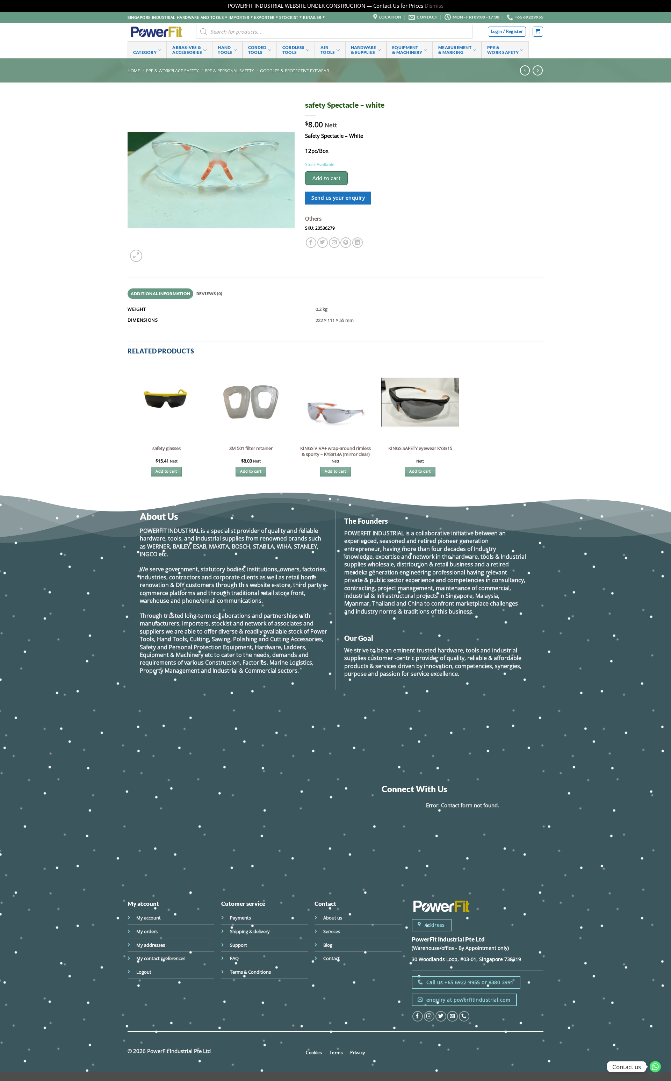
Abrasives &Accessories (187, 50)
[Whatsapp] (655, 1066)
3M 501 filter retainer (251, 448)
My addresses (150, 945)
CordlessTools (293, 50)
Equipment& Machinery (407, 50)
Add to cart (326, 177)
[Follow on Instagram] (429, 1016)
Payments (240, 918)
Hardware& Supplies (363, 50)
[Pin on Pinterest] (345, 242)
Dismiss (434, 5)
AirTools (327, 50)
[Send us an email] (452, 1016)
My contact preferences (160, 958)
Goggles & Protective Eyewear (294, 70)
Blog (327, 945)
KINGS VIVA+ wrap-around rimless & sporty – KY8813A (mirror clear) (335, 451)
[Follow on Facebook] (417, 1016)
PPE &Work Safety (503, 50)
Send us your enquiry (338, 197)
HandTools (225, 50)
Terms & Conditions (250, 972)
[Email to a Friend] (334, 242)
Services (331, 931)
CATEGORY (145, 52)
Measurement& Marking (454, 50)
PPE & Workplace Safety (172, 70)
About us (332, 918)
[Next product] (525, 70)
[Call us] (464, 1016)
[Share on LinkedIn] (357, 242)
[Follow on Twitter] (440, 1016)
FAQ (234, 958)
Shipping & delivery (250, 931)
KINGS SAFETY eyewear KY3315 (420, 448)
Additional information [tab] (160, 293)
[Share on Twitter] (322, 242)
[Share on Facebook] (311, 242)
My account (148, 918)
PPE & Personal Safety (229, 70)
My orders (147, 931)
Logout (143, 972)
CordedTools (257, 50)
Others (313, 218)
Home (134, 70)
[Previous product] (538, 70)
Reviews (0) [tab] (209, 293)
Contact (331, 958)
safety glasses (166, 448)
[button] (538, 32)
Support (238, 945)
